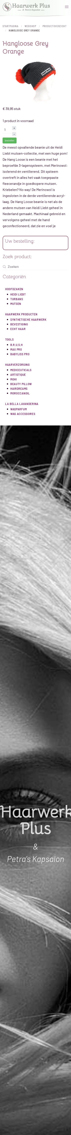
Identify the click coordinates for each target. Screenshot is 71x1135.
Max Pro (16, 349)
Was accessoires (22, 414)
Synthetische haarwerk (28, 319)
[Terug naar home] (26, 7)
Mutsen (15, 303)
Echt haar (18, 329)
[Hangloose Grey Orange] (35, 82)
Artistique (18, 374)
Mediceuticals (21, 370)
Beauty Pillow (21, 384)
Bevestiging (19, 324)
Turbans (16, 299)
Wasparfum (18, 409)
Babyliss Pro (19, 354)
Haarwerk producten (21, 314)
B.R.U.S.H (16, 345)
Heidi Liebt (18, 294)
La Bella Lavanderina (21, 404)
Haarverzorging (17, 364)
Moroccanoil (20, 393)
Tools (9, 339)
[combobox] (35, 266)
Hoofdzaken (14, 289)
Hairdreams (19, 388)
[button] (66, 7)
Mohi (13, 379)
